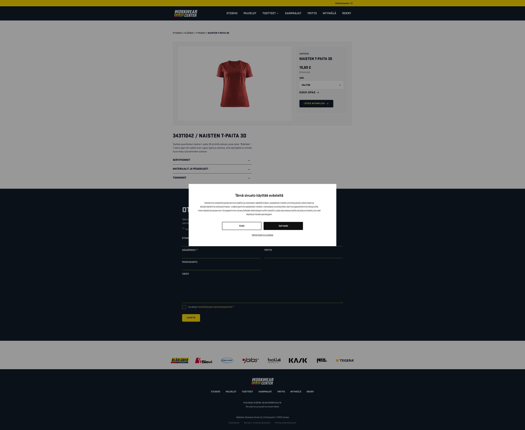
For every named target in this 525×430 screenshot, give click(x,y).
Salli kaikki (283, 226)
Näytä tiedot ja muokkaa (262, 235)
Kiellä (241, 226)
